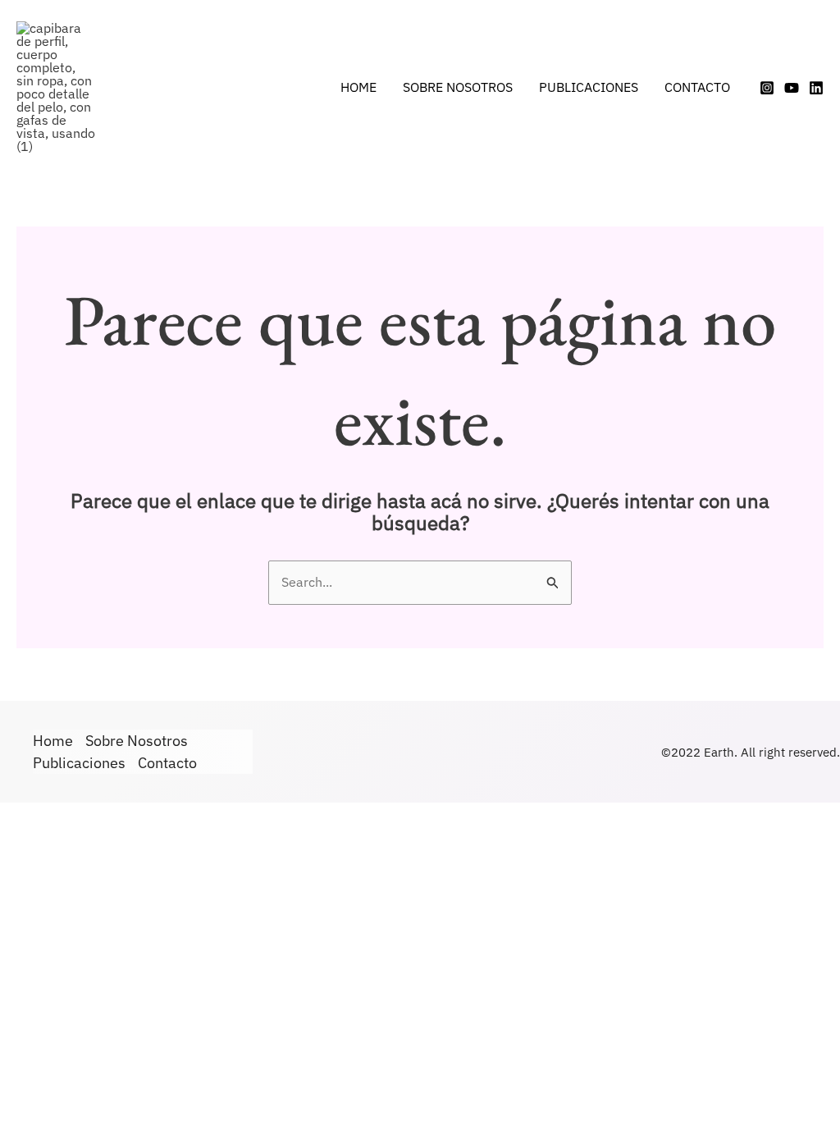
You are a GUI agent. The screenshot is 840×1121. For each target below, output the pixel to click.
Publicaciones (588, 87)
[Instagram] (767, 87)
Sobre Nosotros (458, 87)
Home (358, 87)
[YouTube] (791, 87)
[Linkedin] (816, 87)
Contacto (697, 87)
